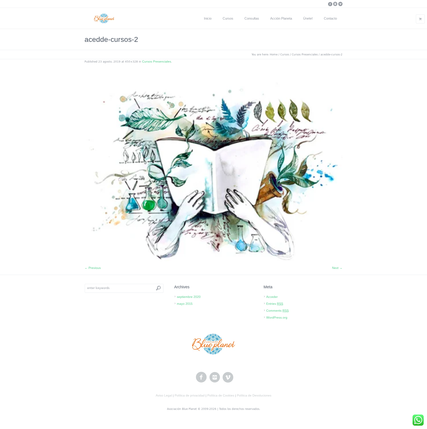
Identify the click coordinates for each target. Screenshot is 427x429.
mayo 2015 (185, 303)
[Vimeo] (340, 4)
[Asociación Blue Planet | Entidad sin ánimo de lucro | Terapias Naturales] (213, 343)
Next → (337, 268)
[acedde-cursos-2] (213, 167)
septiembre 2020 (189, 297)
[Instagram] (335, 4)
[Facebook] (330, 4)
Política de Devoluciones (254, 395)
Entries (274, 303)
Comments (277, 310)
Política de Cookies (220, 395)
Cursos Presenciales (305, 54)
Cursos (284, 54)
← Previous (93, 268)
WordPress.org (276, 317)
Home (274, 54)
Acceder (272, 297)
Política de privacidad (190, 395)
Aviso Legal (164, 395)
